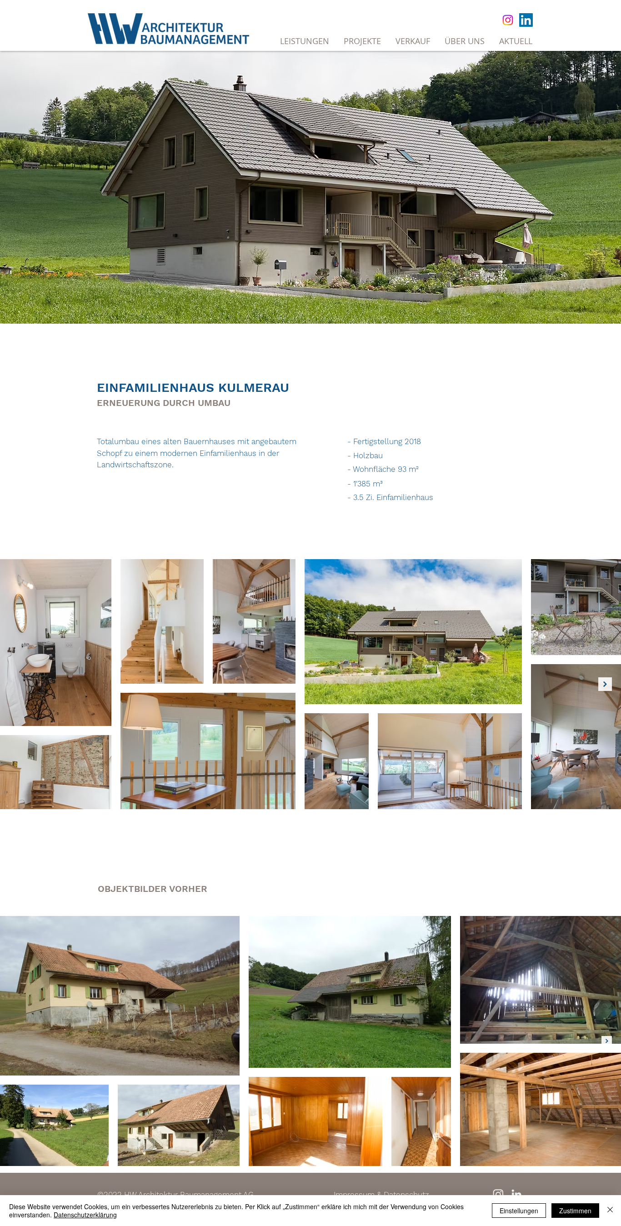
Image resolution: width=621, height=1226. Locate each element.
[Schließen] (610, 1210)
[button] (412, 41)
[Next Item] (605, 684)
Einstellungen (519, 1210)
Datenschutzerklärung (85, 1214)
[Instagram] (508, 20)
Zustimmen (575, 1210)
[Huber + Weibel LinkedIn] (516, 1194)
